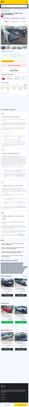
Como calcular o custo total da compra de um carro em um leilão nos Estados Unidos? (12, 252)
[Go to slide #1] (3, 47)
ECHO (23, 269)
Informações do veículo (20, 61)
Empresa (3, 394)
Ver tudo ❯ (25, 276)
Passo (22, 270)
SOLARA (21, 263)
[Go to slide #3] (14, 47)
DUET (18, 270)
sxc (13, 265)
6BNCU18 (3, 265)
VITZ (19, 269)
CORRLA (3, 272)
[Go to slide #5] (24, 47)
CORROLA (9, 265)
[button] (4, 6)
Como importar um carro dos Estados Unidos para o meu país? (12, 256)
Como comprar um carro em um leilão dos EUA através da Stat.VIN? (13, 244)
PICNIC (15, 272)
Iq (11, 263)
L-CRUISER (20, 267)
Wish (21, 265)
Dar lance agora (7, 295)
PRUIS (11, 272)
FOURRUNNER (14, 269)
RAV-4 (7, 267)
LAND (7, 270)
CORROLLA (15, 263)
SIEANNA (17, 265)
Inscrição (21, 404)
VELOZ (2, 270)
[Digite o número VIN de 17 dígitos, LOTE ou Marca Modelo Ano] (26, 6)
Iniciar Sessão (7, 404)
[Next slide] (25, 33)
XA (2, 269)
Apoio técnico (5, 402)
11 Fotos (4, 43)
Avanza (25, 267)
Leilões (3, 397)
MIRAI (7, 272)
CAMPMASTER (13, 267)
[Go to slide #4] (19, 47)
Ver (9, 43)
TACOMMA (7, 263)
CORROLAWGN (12, 270)
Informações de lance (7, 61)
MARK (2, 263)
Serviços (3, 399)
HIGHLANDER (7, 269)
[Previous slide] (3, 33)
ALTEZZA (3, 267)
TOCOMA (20, 272)
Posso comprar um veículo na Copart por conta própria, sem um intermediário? (13, 248)
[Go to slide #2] (8, 47)
